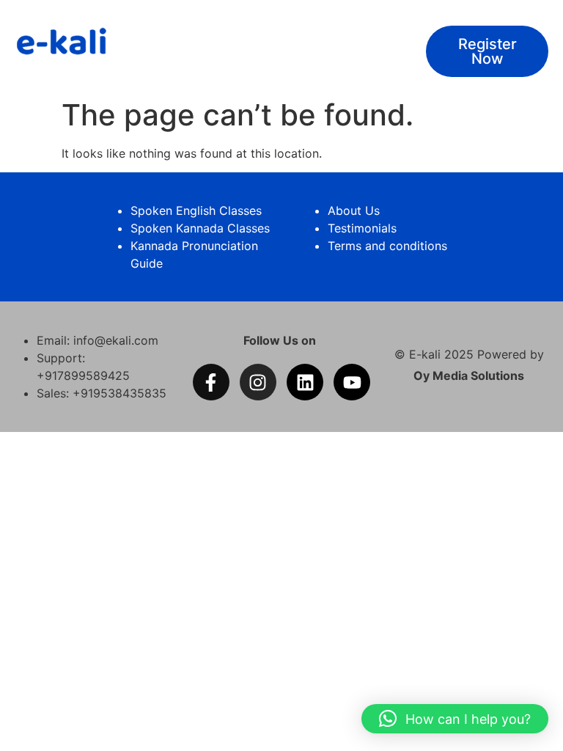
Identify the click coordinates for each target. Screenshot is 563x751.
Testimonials (362, 228)
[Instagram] (258, 382)
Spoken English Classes (196, 210)
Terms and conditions (387, 245)
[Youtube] (352, 382)
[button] (454, 718)
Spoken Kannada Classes (200, 228)
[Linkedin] (305, 382)
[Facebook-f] (211, 382)
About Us (354, 210)
